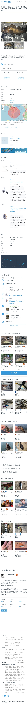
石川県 (14, 671)
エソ (17, 194)
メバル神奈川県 (5, 127)
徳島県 (14, 677)
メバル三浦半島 (15, 127)
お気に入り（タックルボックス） (13, 642)
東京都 (14, 669)
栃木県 (18, 667)
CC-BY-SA (25, 120)
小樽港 (22, 692)
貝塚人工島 (13, 690)
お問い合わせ (20, 660)
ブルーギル (13, 189)
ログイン (19, 644)
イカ (21, 186)
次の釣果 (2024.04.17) (21, 78)
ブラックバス (13, 186)
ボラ (14, 223)
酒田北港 (7, 690)
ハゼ (11, 192)
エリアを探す (19, 637)
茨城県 (14, 667)
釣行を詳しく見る (14, 325)
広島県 (6, 677)
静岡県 (14, 672)
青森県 (10, 666)
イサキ (16, 197)
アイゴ (17, 174)
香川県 (18, 677)
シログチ (12, 195)
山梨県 (22, 671)
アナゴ (23, 195)
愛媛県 (22, 677)
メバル (11, 92)
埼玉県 (6, 669)
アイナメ (22, 192)
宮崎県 (10, 680)
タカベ (15, 200)
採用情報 (22, 662)
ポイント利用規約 (9, 655)
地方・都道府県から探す (11, 639)
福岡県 (10, 678)
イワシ (20, 195)
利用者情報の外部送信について (12, 654)
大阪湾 (21, 686)
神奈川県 (12, 100)
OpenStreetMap (15, 120)
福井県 (18, 671)
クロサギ (19, 200)
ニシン (22, 197)
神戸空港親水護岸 (13, 687)
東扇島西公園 (19, 684)
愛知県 (18, 672)
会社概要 (16, 662)
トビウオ (17, 199)
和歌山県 (7, 675)
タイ (19, 171)
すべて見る (14, 373)
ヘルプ (6, 649)
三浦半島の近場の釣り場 (10, 472)
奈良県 (22, 674)
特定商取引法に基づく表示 (11, 657)
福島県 (10, 667)
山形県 (6, 667)
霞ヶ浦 (12, 686)
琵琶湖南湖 (7, 686)
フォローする (4, 610)
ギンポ (12, 200)
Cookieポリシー (9, 651)
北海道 (6, 666)
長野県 (6, 672)
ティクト (12, 136)
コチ (11, 172)
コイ (15, 191)
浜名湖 (17, 686)
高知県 (6, 678)
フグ (23, 199)
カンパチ (16, 195)
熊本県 (22, 678)
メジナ (24, 172)
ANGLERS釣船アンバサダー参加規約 (14, 658)
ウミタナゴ (13, 174)
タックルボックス (9, 640)
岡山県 (20, 675)
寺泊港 (19, 689)
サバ (19, 192)
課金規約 (21, 657)
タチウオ (15, 172)
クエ (25, 197)
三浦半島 (12, 103)
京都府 (10, 674)
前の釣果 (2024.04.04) (7, 78)
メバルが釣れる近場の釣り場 (11, 468)
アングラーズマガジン (10, 644)
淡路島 (6, 687)
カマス (14, 194)
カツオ (12, 225)
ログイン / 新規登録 (19, 1)
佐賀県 (14, 678)
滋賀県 (6, 674)
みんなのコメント (8, 68)
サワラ (18, 217)
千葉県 (10, 669)
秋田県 (22, 666)
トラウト (12, 217)
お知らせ (11, 662)
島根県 (15, 675)
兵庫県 (18, 674)
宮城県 (18, 666)
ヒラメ (22, 189)
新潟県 (6, 671)
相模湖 (6, 684)
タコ (11, 194)
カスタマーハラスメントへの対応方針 (14, 652)
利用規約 (11, 649)
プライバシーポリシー (19, 649)
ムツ (19, 197)
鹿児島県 (15, 680)
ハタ (21, 172)
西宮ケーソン (8, 692)
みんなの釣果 (12, 637)
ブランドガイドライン (10, 660)
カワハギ (24, 194)
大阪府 (14, 674)
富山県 (10, 671)
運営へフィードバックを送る (12, 645)
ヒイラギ (12, 197)
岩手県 (14, 666)
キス (20, 191)
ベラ (21, 199)
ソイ (18, 172)
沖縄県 (20, 680)
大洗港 (23, 689)
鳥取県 (11, 675)
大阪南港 (18, 690)
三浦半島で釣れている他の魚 (11, 465)
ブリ (16, 217)
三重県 (22, 672)
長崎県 (18, 678)
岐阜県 (10, 672)
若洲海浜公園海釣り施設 (11, 689)
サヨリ (18, 225)
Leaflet (9, 120)
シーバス (12, 171)
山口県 (10, 677)
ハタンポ (23, 200)
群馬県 (22, 667)
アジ (21, 171)
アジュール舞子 (16, 692)
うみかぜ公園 (12, 684)
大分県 (6, 680)
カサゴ (24, 171)
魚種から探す (21, 639)
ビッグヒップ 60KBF (15, 138)
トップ (6, 637)
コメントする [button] (21, 72)
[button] (3, 106)
